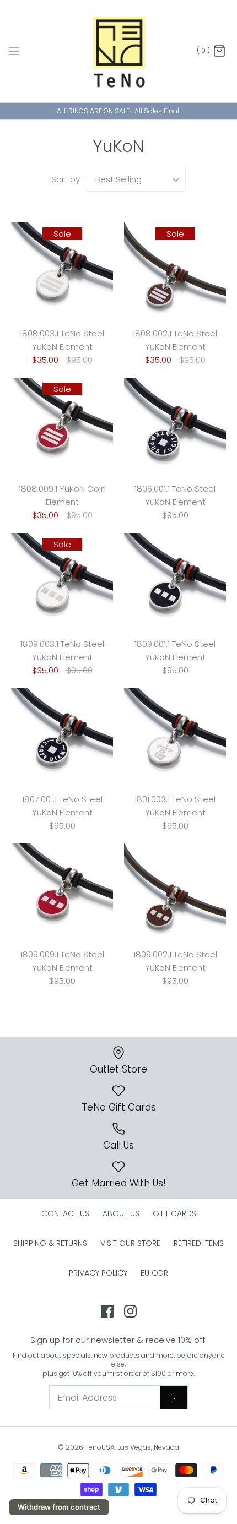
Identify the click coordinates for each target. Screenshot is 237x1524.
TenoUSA (100, 1447)
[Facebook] (107, 1311)
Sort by (65, 179)
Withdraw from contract (59, 1507)
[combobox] (136, 179)
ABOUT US (121, 1213)
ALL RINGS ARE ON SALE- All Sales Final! (119, 111)
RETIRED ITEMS (199, 1243)
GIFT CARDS (174, 1213)
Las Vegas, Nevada (148, 1447)
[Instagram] (130, 1311)
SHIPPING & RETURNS (50, 1243)
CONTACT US (65, 1213)
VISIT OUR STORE (130, 1243)
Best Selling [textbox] (118, 179)
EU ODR (154, 1272)
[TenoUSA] (119, 51)
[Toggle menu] (14, 50)
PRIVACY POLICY (98, 1272)
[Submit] (173, 1397)
